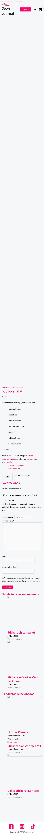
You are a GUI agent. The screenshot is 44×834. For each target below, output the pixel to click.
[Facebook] (11, 826)
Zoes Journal (8, 11)
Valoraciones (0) (14, 469)
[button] (22, 1)
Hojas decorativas (9, 387)
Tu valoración (8, 521)
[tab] (25, 465)
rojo (10, 462)
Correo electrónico (10, 567)
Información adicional (16, 465)
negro (35, 459)
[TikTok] (32, 826)
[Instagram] (22, 826)
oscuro (5, 462)
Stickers (20, 387)
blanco (29, 459)
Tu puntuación (8, 517)
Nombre (6, 556)
